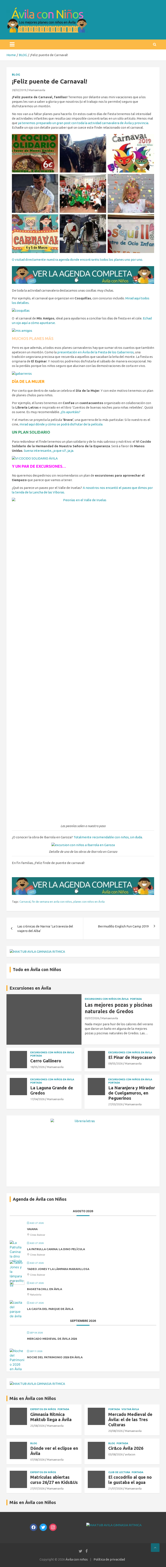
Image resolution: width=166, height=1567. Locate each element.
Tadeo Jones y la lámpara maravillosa (58, 1268)
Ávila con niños (76, 1559)
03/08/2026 (115, 1454)
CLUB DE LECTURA (119, 1472)
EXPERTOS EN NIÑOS (43, 1409)
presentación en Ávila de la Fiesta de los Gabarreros (95, 352)
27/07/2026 (37, 1488)
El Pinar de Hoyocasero (132, 1057)
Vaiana (32, 1229)
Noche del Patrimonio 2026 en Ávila (55, 1357)
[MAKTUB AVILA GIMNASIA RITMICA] (37, 951)
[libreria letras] (83, 1121)
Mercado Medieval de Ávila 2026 (52, 1338)
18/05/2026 (37, 1066)
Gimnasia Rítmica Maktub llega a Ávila (51, 1417)
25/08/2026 (37, 1425)
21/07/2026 (115, 1488)
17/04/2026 (37, 1099)
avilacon (130, 1454)
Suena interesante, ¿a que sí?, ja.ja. (49, 450)
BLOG (16, 74)
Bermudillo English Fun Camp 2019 (123, 926)
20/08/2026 (115, 1430)
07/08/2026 (37, 1459)
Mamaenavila (37, 90)
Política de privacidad (109, 1559)
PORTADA (136, 999)
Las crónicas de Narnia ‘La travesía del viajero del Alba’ (45, 928)
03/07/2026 (92, 1018)
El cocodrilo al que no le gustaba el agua (130, 1480)
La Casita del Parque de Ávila (50, 1308)
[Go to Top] (155, 1547)
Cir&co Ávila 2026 (125, 1448)
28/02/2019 (19, 90)
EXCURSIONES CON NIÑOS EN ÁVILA (107, 999)
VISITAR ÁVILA (130, 1409)
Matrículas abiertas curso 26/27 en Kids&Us (54, 1480)
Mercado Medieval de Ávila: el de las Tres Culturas (130, 1419)
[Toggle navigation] (12, 44)
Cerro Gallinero (45, 1060)
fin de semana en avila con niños (52, 901)
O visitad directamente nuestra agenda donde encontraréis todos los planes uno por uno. (77, 259)
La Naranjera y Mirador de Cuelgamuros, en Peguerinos (131, 1093)
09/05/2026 (115, 1063)
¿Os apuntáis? (70, 412)
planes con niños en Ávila (89, 901)
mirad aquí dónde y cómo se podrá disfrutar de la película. (61, 424)
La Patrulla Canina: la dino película (56, 1249)
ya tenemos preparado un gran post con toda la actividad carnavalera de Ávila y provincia (82, 123)
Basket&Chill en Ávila (44, 1289)
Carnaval (24, 901)
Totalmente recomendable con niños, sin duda (107, 837)
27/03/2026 (115, 1104)
